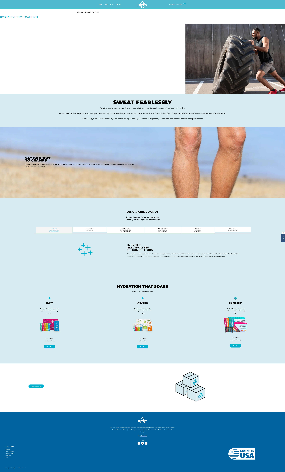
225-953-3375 (143, 435)
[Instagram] (142, 443)
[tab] (54, 230)
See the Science (36, 386)
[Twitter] (146, 443)
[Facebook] (139, 443)
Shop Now (49, 347)
